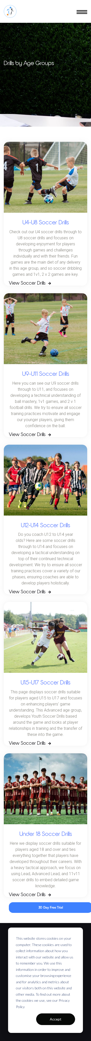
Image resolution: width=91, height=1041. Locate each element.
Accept (55, 1019)
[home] (10, 11)
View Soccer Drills (30, 283)
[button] (82, 11)
